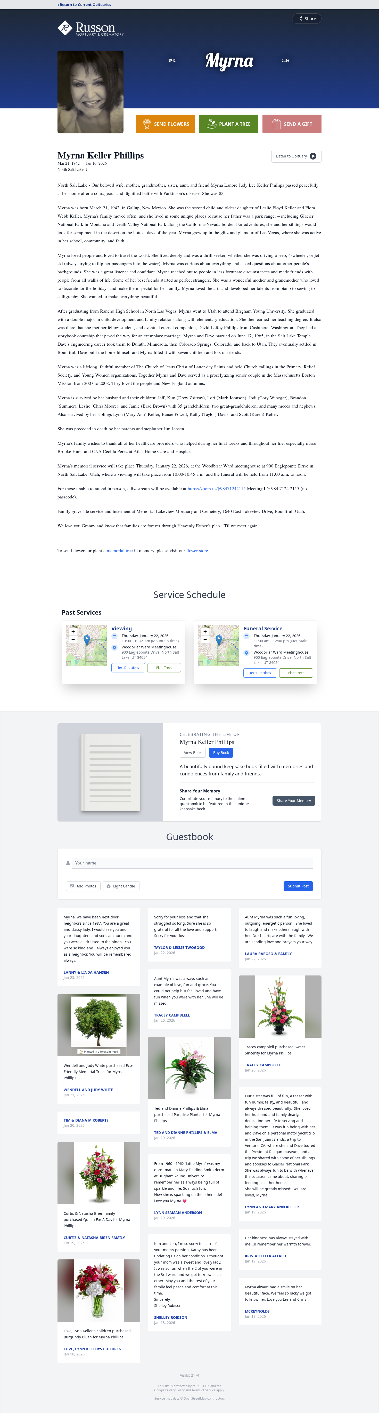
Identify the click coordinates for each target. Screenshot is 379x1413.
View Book (192, 752)
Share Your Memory (294, 800)
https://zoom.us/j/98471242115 (217, 488)
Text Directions (128, 667)
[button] (87, 640)
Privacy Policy (175, 1390)
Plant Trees (164, 667)
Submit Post (298, 886)
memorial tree (120, 550)
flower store (197, 550)
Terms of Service (204, 1390)
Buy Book (221, 752)
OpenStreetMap (195, 1398)
